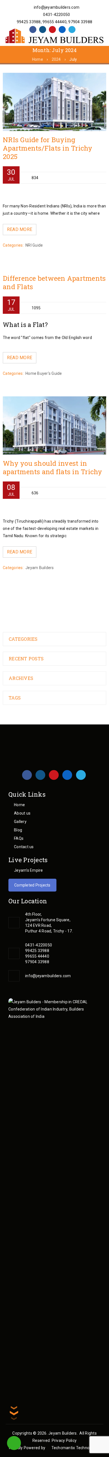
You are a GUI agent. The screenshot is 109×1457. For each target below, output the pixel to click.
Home (37, 59)
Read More (19, 229)
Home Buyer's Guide (43, 373)
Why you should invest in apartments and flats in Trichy (52, 467)
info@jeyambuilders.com (56, 7)
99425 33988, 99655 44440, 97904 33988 (54, 22)
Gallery (20, 821)
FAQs (18, 838)
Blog (18, 830)
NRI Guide (34, 245)
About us (22, 813)
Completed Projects (32, 885)
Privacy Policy (64, 1440)
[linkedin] (62, 29)
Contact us (24, 847)
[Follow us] (71, 29)
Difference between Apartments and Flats (54, 282)
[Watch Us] (52, 29)
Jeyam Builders (39, 567)
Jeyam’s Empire (28, 870)
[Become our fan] (32, 29)
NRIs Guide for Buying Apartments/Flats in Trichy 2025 (48, 148)
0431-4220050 (56, 14)
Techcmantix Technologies (75, 1448)
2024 (56, 59)
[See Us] (42, 29)
